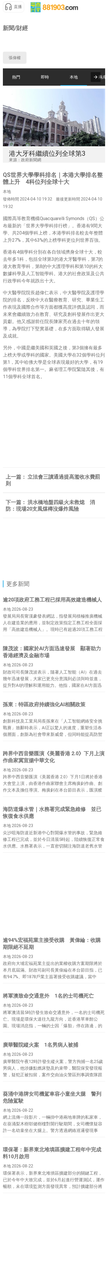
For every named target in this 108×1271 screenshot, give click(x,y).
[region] (54, 41)
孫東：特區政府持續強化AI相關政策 (44, 704)
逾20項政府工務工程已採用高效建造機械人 (52, 600)
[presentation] (96, 77)
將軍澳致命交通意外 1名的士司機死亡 (48, 996)
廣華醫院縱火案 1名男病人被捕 (40, 1045)
